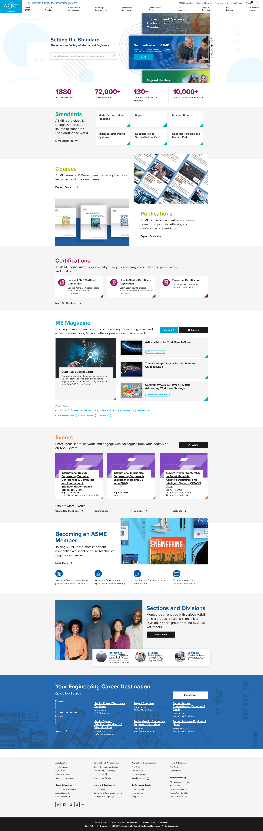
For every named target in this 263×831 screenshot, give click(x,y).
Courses (138, 510)
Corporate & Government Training (108, 793)
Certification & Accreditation (106, 763)
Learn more (161, 634)
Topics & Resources (178, 763)
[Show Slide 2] (212, 45)
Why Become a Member (180, 782)
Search (59, 731)
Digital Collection (139, 778)
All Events (193, 445)
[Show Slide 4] (212, 50)
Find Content (175, 767)
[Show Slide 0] (212, 41)
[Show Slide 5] (212, 53)
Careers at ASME (62, 774)
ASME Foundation (186, 3)
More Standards (64, 140)
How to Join (175, 785)
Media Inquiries (61, 767)
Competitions (137, 797)
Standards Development (66, 415)
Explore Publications (151, 236)
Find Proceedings (139, 774)
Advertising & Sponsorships (67, 778)
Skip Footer (5, 758)
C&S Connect (61, 797)
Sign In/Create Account (234, 3)
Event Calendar (138, 789)
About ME (169, 330)
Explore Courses (64, 187)
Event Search (137, 793)
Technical (193, 652)
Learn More (143, 56)
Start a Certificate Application (106, 767)
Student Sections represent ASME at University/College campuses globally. (155, 658)
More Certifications (66, 303)
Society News (175, 771)
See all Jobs (190, 695)
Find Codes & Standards (65, 789)
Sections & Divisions (204, 3)
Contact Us (60, 771)
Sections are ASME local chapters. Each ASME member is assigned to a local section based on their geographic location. (118, 659)
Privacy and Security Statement (125, 822)
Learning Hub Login (102, 797)
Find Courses (99, 789)
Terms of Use (100, 822)
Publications (104, 415)
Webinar (177, 510)
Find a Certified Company (104, 771)
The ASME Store (176, 797)
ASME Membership (178, 778)
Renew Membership (178, 789)
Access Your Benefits (179, 793)
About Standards (62, 793)
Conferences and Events (108, 410)
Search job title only (68, 712)
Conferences (101, 510)
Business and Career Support (83, 410)
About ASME (62, 410)
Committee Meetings (67, 510)
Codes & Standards (63, 785)
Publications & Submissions (144, 763)
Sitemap (103, 826)
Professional (115, 652)
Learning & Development (104, 785)
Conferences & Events (141, 785)
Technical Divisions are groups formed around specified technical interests (197, 658)
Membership (142, 410)
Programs (219, 3)
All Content (193, 330)
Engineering (127, 410)
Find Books (136, 767)
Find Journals (137, 771)
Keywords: (60, 701)
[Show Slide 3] (212, 48)
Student (153, 652)
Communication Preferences (155, 822)
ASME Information (87, 415)
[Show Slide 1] (212, 43)
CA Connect (99, 774)
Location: (59, 716)
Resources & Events (102, 778)
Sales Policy (90, 826)
